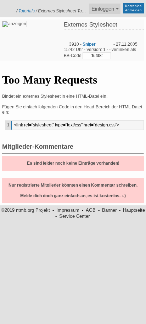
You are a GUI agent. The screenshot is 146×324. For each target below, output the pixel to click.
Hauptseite (134, 210)
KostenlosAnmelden (133, 8)
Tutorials (26, 10)
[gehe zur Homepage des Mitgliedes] (109, 44)
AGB (91, 210)
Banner (109, 210)
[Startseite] (7, 8)
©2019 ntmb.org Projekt (25, 210)
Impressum (67, 210)
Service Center (74, 216)
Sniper (89, 44)
